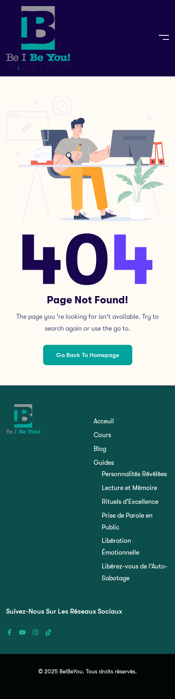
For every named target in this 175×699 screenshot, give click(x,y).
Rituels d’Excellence (130, 501)
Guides (104, 462)
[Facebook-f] (9, 632)
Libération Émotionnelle (120, 546)
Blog (100, 449)
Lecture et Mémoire (129, 488)
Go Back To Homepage (87, 355)
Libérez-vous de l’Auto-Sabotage (135, 572)
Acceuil (104, 421)
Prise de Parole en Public (127, 521)
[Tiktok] (48, 632)
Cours (102, 435)
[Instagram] (35, 632)
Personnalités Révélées (134, 474)
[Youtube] (22, 632)
